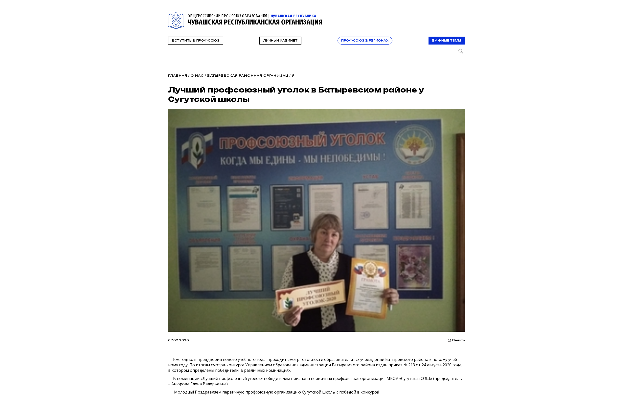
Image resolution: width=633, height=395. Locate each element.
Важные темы (446, 40)
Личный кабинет (280, 40)
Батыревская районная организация (250, 75)
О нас (197, 75)
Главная (177, 75)
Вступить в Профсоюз (195, 40)
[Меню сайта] (460, 14)
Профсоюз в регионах (364, 40)
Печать (458, 340)
